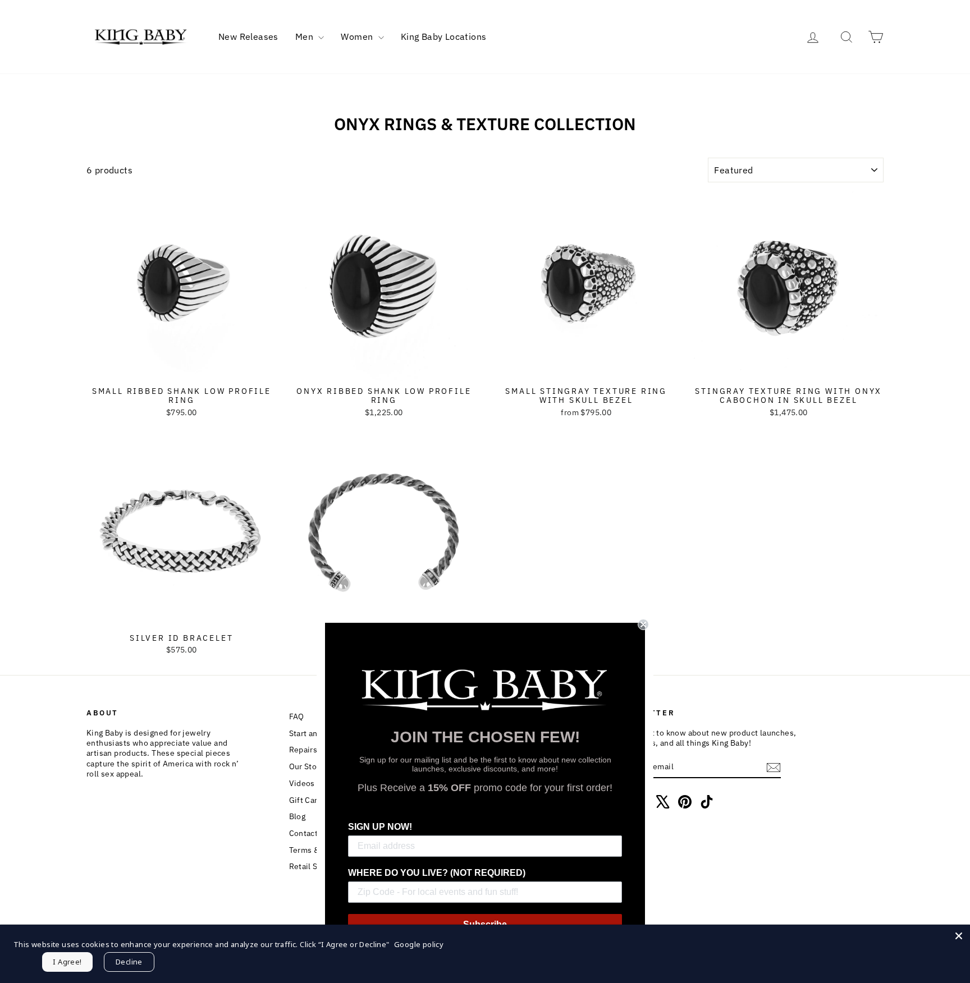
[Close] (958, 935)
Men (305, 36)
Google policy (418, 944)
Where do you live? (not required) (436, 873)
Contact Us (309, 833)
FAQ (296, 716)
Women (358, 36)
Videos (302, 783)
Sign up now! (380, 827)
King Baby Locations (444, 36)
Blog (297, 816)
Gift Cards (308, 800)
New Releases (248, 36)
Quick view (181, 369)
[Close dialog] (643, 624)
